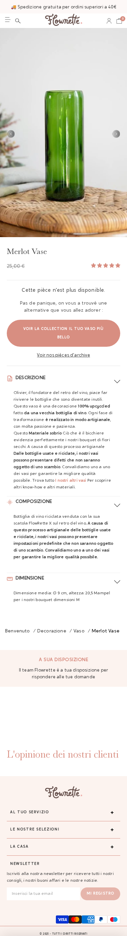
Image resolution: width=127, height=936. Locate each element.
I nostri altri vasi (70, 481)
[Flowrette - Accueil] (63, 21)
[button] (18, 21)
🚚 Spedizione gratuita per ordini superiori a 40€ (63, 7)
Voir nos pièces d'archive (63, 355)
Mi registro (100, 894)
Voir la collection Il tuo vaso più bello (63, 333)
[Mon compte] (109, 21)
